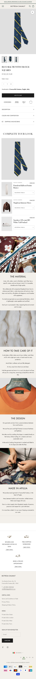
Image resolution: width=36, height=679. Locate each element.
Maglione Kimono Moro (22, 203)
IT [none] (20, 657)
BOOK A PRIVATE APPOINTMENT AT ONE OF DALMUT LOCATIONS (18, 1)
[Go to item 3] (16, 59)
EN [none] (24, 657)
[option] (20, 657)
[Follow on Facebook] (3, 647)
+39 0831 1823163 (8, 587)
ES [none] (26, 657)
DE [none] (32, 657)
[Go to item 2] (10, 59)
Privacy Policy (6, 602)
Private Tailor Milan (7, 621)
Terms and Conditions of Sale (10, 599)
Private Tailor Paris (7, 624)
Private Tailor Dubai (7, 614)
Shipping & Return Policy (9, 605)
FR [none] (29, 657)
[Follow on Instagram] (7, 647)
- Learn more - (9, 549)
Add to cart (18, 95)
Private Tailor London (7, 618)
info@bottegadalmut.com (8, 589)
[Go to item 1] (4, 59)
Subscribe (7, 640)
